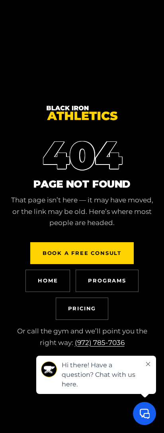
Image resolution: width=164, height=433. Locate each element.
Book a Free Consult (82, 253)
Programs (107, 280)
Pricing (82, 308)
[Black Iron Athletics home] (82, 120)
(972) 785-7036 (100, 343)
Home (48, 280)
